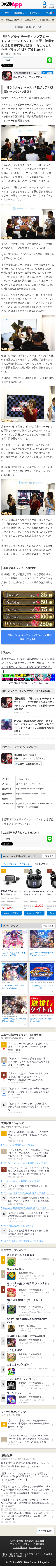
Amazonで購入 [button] (11, 913)
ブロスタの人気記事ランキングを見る (18, 1226)
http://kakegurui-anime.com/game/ (30, 788)
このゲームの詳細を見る (29, 763)
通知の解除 (38, 1543)
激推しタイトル (34, 26)
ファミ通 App (11, 5)
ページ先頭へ (47, 1530)
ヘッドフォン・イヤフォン (17, 863)
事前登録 (19, 26)
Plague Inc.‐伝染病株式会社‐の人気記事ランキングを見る (24, 1208)
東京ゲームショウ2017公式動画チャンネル (25, 658)
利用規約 (29, 1540)
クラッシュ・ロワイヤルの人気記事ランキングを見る (24, 1193)
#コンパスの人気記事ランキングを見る (18, 1145)
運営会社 (39, 1540)
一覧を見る (48, 856)
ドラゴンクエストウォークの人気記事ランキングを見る (25, 1163)
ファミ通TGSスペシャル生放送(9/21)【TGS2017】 (28, 667)
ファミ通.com (20, 1547)
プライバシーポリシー (21, 1543)
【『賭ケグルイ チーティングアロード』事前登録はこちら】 (28, 637)
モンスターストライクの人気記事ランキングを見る (23, 1241)
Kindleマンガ (41, 863)
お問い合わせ (16, 1540)
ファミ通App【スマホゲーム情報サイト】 (20, 19)
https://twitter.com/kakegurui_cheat (30, 793)
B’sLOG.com (35, 1547)
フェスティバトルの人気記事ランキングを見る (21, 1181)
